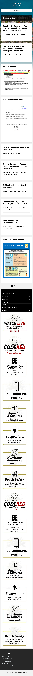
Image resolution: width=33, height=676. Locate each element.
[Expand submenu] (29, 294)
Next (21, 285)
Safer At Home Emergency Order (11, 153)
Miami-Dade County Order (13, 99)
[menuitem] (16, 291)
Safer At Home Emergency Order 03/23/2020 (16, 148)
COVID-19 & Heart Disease (13, 239)
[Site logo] (16, 6)
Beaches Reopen (9, 66)
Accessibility (20, 672)
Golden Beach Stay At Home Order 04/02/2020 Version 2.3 (15, 202)
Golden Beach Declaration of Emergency (14, 186)
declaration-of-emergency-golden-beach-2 (14, 191)
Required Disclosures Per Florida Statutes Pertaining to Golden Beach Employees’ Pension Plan (16, 28)
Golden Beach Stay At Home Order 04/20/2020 (14, 221)
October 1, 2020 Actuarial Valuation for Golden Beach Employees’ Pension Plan (14, 48)
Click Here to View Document (16, 34)
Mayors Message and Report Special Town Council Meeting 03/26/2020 (15, 166)
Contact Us (25, 672)
